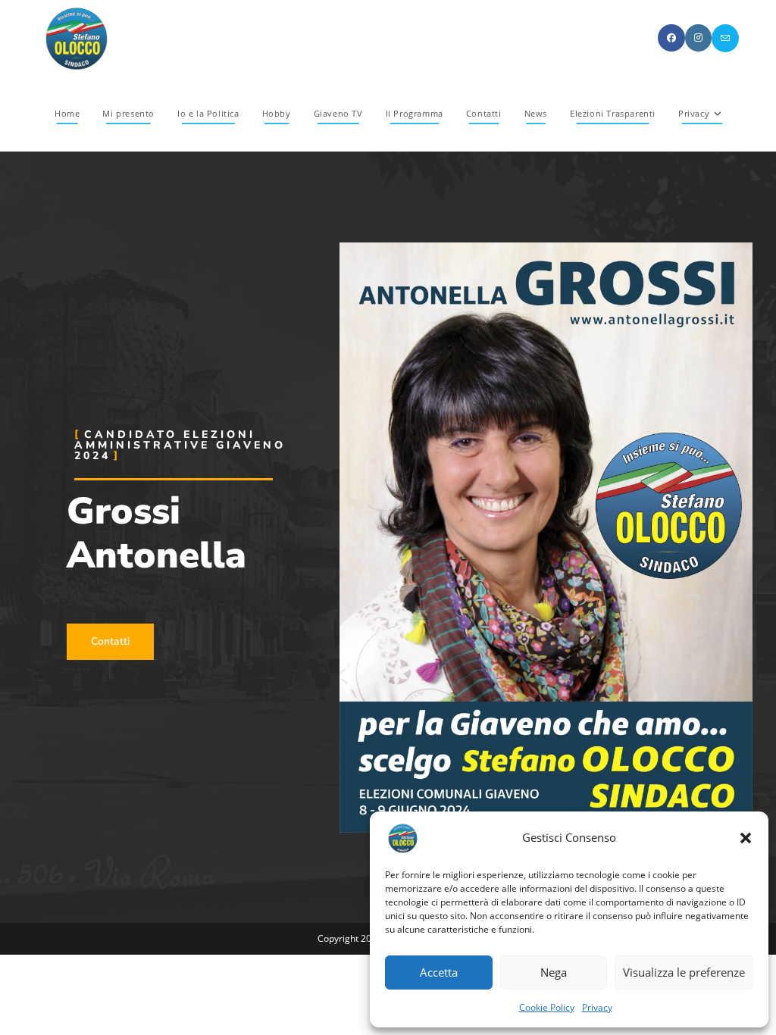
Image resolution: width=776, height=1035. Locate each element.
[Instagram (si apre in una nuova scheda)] (698, 38)
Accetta (439, 972)
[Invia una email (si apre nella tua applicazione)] (725, 38)
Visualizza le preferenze (684, 972)
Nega (553, 972)
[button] (745, 838)
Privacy (597, 1007)
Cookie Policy (546, 1007)
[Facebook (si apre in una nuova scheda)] (671, 38)
